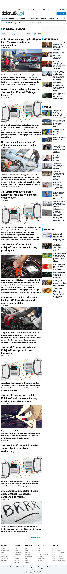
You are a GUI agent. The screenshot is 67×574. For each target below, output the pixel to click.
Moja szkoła (28, 554)
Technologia (17, 550)
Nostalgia (14, 23)
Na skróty (4, 545)
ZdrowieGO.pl (46, 10)
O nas (12, 567)
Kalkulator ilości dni (57, 550)
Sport (15, 556)
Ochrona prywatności (44, 567)
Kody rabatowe (29, 550)
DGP (40, 10)
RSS (42, 569)
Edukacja (27, 552)
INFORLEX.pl (34, 10)
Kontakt (6, 567)
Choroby (40, 556)
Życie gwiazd (28, 556)
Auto (15, 548)
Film (26, 558)
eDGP (2, 552)
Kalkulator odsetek (57, 556)
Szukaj (62, 13)
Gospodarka (17, 552)
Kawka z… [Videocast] (32, 23)
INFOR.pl (20, 10)
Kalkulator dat (56, 548)
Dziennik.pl (17, 545)
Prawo (39, 548)
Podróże (16, 560)
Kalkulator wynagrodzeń (58, 560)
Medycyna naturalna (43, 554)
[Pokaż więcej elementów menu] (64, 18)
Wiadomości (17, 554)
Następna (34, 537)
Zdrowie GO (21, 23)
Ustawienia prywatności (31, 569)
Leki (39, 552)
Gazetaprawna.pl (5, 550)
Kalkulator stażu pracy (58, 552)
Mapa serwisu (57, 567)
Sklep (63, 10)
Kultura (27, 562)
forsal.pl (26, 10)
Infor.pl (3, 548)
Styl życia (40, 560)
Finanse (40, 550)
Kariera (25, 567)
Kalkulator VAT (56, 554)
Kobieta (27, 548)
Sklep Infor (4, 560)
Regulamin (32, 567)
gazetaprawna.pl (56, 10)
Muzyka (27, 560)
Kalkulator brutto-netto (58, 558)
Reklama (18, 567)
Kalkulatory (55, 545)
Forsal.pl (3, 554)
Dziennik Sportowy (45, 23)
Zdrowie (16, 558)
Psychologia (41, 558)
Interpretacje (4, 558)
